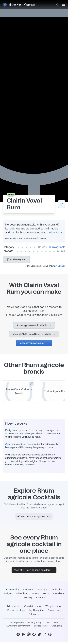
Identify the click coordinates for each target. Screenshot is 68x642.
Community (12, 589)
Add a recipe (13, 606)
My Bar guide (36, 610)
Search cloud (55, 610)
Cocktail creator (32, 606)
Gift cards (34, 614)
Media (46, 593)
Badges (7, 593)
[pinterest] (50, 634)
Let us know (55, 232)
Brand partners (17, 622)
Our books (56, 589)
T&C (47, 622)
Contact (40, 597)
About (35, 593)
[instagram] (45, 634)
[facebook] (34, 634)
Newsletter (59, 593)
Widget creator (53, 606)
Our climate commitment (18, 626)
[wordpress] (29, 634)
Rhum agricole (56, 247)
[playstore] (23, 634)
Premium (28, 589)
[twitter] (39, 634)
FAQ (56, 622)
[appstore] (18, 634)
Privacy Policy (34, 622)
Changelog (56, 626)
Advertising (22, 593)
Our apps (42, 589)
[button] (16, 259)
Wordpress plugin (16, 610)
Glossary (27, 597)
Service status (41, 626)
